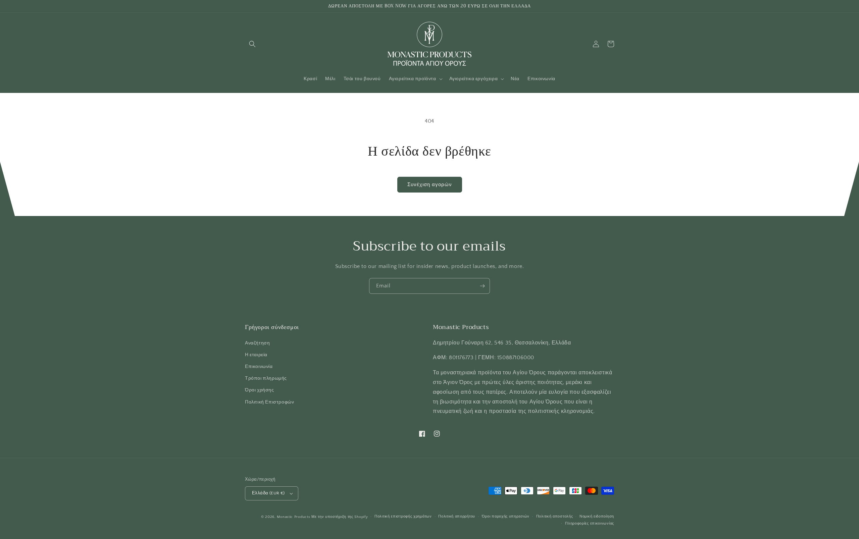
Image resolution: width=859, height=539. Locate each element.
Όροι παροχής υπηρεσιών (505, 517)
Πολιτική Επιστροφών (269, 402)
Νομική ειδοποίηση (596, 517)
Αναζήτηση (257, 343)
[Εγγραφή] (482, 286)
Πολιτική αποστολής (554, 517)
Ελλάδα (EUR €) (268, 493)
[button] (252, 44)
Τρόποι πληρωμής (266, 378)
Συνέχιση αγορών (429, 184)
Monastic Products (293, 517)
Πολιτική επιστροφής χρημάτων (403, 517)
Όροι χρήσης (259, 390)
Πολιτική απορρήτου (456, 517)
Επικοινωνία (259, 366)
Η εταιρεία (256, 355)
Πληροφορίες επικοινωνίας (589, 524)
